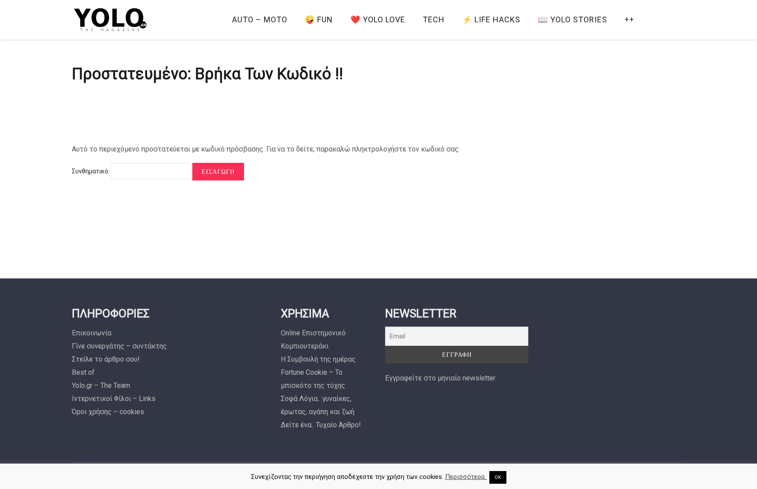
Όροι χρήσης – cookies (108, 412)
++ (629, 19)
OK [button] (498, 477)
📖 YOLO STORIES (572, 19)
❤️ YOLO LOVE (377, 19)
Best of (83, 372)
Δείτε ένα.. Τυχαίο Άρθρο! (321, 425)
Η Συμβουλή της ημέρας (318, 359)
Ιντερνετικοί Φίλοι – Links (114, 398)
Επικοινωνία (91, 333)
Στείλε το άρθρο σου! (106, 359)
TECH (434, 19)
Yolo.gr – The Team (101, 385)
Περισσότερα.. (466, 477)
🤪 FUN (319, 19)
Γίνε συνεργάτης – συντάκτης (119, 346)
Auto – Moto (259, 19)
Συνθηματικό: (91, 171)
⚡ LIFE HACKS (491, 19)
